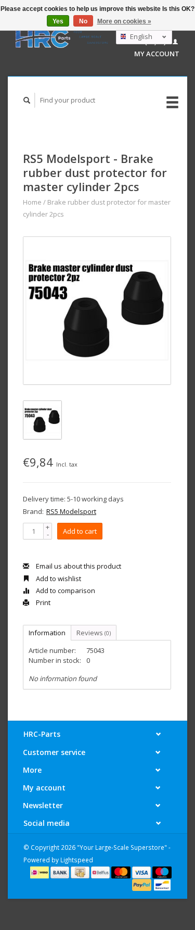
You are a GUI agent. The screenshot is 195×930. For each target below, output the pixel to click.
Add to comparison (64, 590)
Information (47, 632)
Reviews (93, 632)
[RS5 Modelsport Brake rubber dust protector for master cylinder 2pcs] (97, 310)
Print (42, 602)
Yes (58, 21)
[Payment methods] (40, 871)
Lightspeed (76, 860)
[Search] (27, 100)
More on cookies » (124, 21)
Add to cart (80, 531)
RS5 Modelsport (71, 511)
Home (32, 202)
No (83, 21)
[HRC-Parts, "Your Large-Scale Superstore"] (62, 38)
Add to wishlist (57, 578)
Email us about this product (77, 566)
